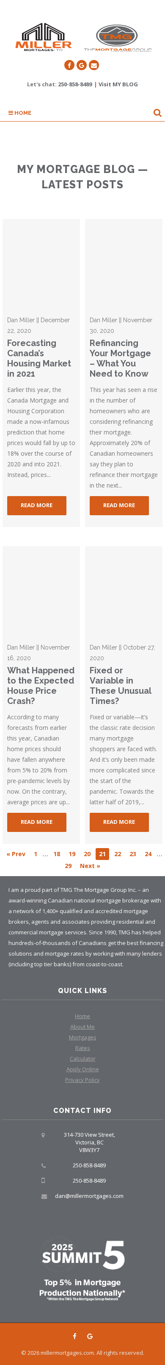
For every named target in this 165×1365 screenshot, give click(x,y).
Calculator (83, 1058)
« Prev (15, 854)
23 (132, 854)
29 (68, 866)
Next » (90, 866)
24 (148, 854)
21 (102, 854)
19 (72, 854)
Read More (36, 505)
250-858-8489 (75, 84)
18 (56, 854)
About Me (82, 1026)
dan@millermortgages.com (89, 1196)
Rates (82, 1048)
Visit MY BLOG (118, 84)
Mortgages (82, 1037)
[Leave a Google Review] (82, 65)
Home (22, 113)
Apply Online (82, 1069)
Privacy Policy (82, 1080)
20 (87, 854)
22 (117, 854)
